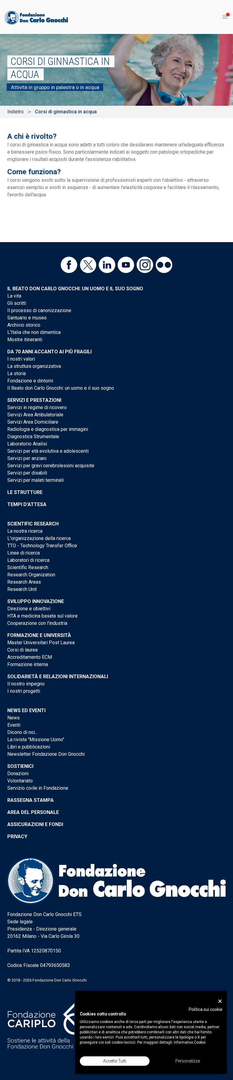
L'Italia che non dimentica (34, 332)
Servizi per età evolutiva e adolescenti (48, 451)
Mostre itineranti (24, 339)
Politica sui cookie (205, 1009)
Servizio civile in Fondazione (37, 788)
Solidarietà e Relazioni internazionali (57, 676)
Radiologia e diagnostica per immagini (47, 429)
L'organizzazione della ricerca (39, 538)
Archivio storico (23, 325)
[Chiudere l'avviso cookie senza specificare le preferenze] (220, 1001)
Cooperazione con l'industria (37, 623)
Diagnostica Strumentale (33, 436)
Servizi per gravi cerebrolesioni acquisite (50, 465)
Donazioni (18, 773)
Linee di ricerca (23, 553)
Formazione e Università (39, 635)
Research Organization (31, 575)
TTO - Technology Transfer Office (42, 545)
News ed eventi (26, 710)
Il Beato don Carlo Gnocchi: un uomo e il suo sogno (75, 289)
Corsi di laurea (22, 650)
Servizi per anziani (26, 458)
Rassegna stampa (30, 800)
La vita (14, 296)
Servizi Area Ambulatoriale (35, 415)
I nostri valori (21, 359)
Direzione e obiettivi (28, 609)
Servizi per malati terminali (35, 480)
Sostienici (20, 766)
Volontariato (20, 781)
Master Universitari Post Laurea (41, 642)
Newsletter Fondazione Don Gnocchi (46, 754)
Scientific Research (33, 524)
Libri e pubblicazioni (28, 747)
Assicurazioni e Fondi (35, 824)
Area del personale (33, 812)
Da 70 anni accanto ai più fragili (49, 352)
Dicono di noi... (22, 732)
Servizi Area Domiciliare (32, 422)
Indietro (15, 112)
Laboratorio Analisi (27, 444)
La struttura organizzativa (34, 366)
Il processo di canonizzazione (39, 310)
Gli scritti (16, 303)
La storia (16, 373)
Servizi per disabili (27, 473)
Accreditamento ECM (29, 657)
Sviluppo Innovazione (35, 601)
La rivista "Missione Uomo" (35, 739)
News (13, 718)
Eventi (13, 725)
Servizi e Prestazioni (34, 400)
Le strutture (24, 492)
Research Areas (24, 582)
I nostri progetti (23, 691)
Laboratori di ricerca (28, 560)
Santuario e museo (27, 318)
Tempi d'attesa (26, 504)
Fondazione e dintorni (30, 381)
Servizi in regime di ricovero (37, 407)
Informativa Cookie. (190, 1042)
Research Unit (22, 589)
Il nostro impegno (26, 684)
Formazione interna (27, 664)
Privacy (17, 836)
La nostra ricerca (24, 531)
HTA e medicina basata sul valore (42, 616)
